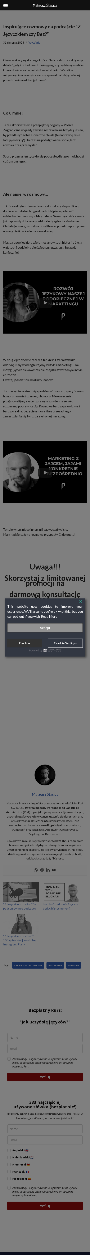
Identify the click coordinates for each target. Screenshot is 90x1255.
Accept (45, 628)
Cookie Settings (65, 643)
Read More (49, 616)
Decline (24, 643)
